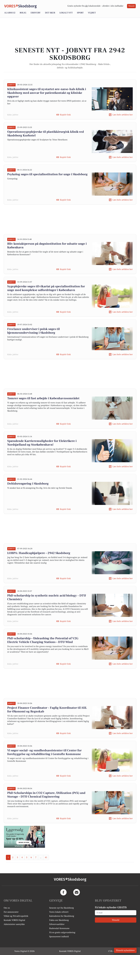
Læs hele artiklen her (123, 114)
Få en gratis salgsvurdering (62, 932)
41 (46, 857)
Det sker (50, 12)
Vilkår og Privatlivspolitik (16, 916)
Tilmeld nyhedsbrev (125, 950)
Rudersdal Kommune (59, 928)
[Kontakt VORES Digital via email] (76, 892)
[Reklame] (24, 837)
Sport (80, 12)
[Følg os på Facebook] (63, 892)
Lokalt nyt (66, 12)
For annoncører (11, 912)
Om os (7, 907)
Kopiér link (65, 114)
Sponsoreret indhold (59, 936)
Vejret (92, 12)
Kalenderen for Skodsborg (61, 916)
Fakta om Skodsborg (59, 920)
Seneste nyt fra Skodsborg (61, 907)
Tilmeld (131, 6)
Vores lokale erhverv (59, 912)
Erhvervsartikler (56, 924)
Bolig (23, 12)
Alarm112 (9, 12)
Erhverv (36, 12)
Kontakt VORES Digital (14, 920)
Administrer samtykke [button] (14, 924)
